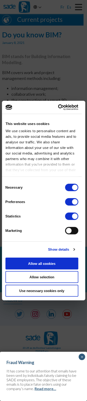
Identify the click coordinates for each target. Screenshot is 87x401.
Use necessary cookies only (41, 291)
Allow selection (41, 277)
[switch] (71, 201)
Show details (58, 249)
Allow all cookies (41, 263)
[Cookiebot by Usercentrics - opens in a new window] (59, 107)
